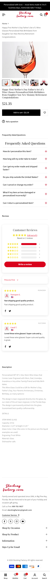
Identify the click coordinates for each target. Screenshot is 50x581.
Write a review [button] (25, 264)
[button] (45, 112)
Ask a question (12, 121)
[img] (10, 290)
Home (4, 23)
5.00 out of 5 (32, 235)
